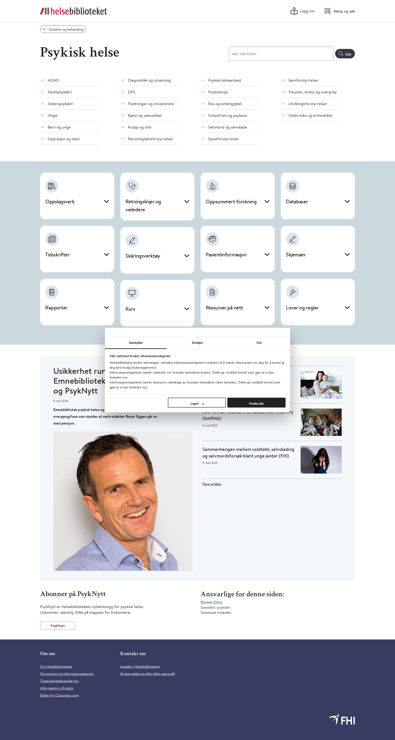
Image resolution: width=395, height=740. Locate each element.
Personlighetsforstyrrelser (150, 138)
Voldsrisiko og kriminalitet (310, 115)
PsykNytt (57, 625)
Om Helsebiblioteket (56, 666)
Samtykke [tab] (136, 342)
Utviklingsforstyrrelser (307, 103)
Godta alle (256, 403)
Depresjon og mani (64, 138)
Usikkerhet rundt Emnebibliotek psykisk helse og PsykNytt (103, 380)
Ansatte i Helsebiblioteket (140, 666)
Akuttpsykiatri (60, 91)
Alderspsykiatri (60, 103)
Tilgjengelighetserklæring (59, 681)
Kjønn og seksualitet (145, 115)
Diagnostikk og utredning (149, 80)
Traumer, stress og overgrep (312, 91)
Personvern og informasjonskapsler (67, 673)
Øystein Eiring (211, 602)
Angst (53, 115)
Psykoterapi (218, 91)
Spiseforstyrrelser (223, 138)
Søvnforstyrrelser (303, 80)
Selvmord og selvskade (227, 127)
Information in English (56, 688)
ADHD (53, 80)
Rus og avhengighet (225, 103)
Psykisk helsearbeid (224, 80)
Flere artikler (211, 484)
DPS (131, 91)
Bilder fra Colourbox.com (59, 695)
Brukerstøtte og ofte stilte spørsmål (147, 673)
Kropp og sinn (139, 127)
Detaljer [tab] (197, 342)
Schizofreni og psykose (227, 115)
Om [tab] (259, 342)
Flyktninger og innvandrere (151, 103)
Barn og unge (59, 127)
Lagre (195, 403)
